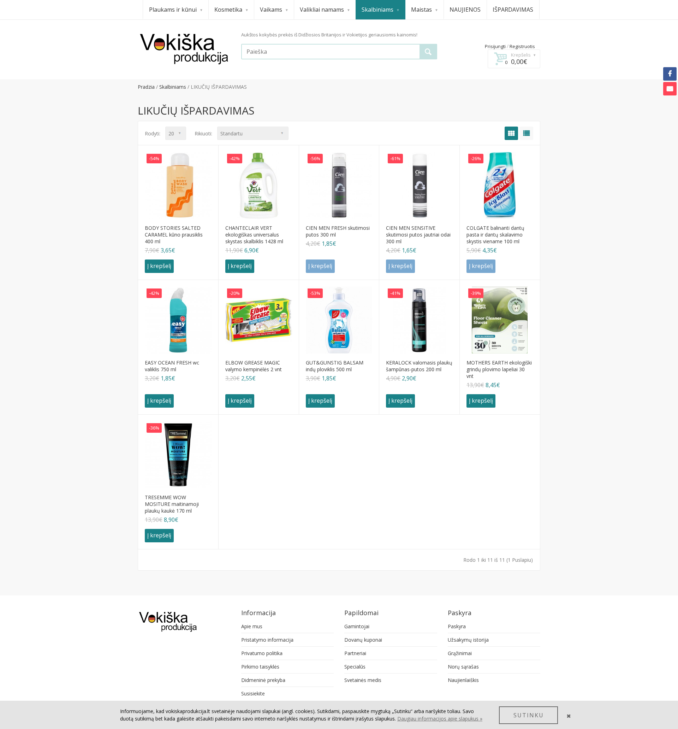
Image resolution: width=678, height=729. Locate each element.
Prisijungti (495, 46)
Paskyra (457, 626)
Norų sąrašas (463, 666)
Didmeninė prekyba (263, 680)
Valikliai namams (322, 9)
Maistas (421, 9)
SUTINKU (528, 715)
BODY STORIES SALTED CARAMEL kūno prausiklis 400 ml (174, 234)
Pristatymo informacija (267, 639)
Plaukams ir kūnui (173, 9)
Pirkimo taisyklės (260, 666)
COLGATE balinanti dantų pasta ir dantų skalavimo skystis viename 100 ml (495, 234)
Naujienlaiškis (463, 680)
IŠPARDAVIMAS (513, 9)
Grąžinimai (460, 653)
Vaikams (271, 9)
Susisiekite (253, 693)
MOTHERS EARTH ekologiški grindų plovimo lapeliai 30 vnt (499, 369)
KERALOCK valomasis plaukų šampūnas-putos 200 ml (419, 366)
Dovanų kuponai (363, 639)
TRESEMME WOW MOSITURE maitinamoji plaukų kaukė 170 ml (172, 504)
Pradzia (146, 86)
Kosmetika (228, 9)
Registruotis (522, 46)
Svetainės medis (362, 680)
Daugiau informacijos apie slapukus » (439, 718)
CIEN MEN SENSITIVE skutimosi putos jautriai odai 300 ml (418, 234)
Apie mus (251, 626)
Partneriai (355, 653)
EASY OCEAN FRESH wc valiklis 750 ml (172, 366)
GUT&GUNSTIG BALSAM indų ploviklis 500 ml (334, 366)
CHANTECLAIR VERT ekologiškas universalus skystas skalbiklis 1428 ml (254, 234)
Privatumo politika (261, 653)
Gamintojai (356, 626)
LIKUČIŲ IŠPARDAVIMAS (219, 86)
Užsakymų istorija (468, 639)
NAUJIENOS (465, 9)
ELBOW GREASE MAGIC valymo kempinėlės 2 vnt (253, 366)
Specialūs (354, 666)
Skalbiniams (377, 9)
